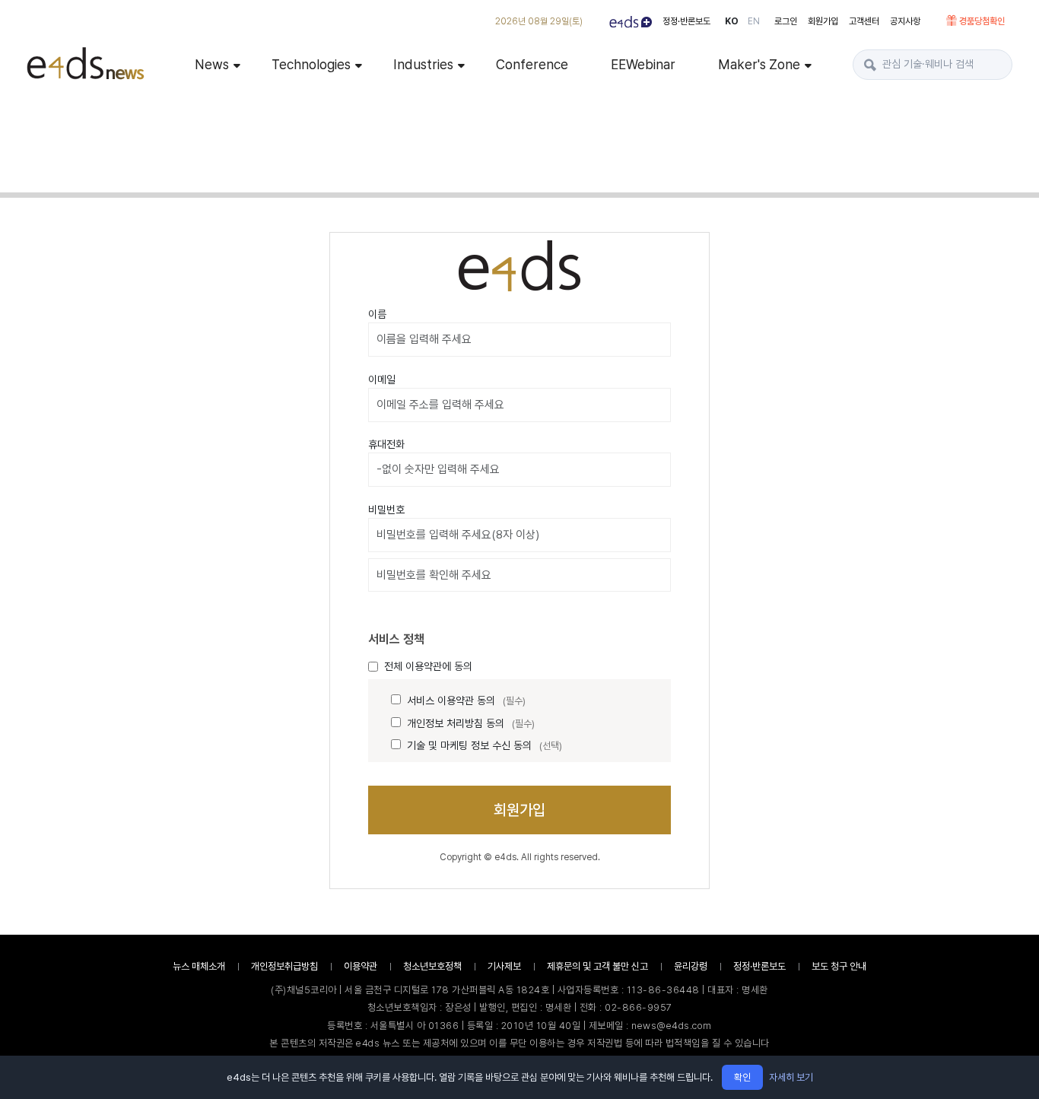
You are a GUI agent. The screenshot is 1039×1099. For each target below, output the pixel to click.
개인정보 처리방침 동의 (471, 723)
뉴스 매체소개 (199, 966)
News (212, 64)
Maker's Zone (759, 64)
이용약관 (360, 966)
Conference (532, 64)
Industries (423, 64)
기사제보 (504, 966)
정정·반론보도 (686, 21)
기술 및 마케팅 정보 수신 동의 (484, 745)
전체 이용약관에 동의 (428, 666)
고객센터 (864, 21)
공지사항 (905, 21)
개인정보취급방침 (284, 966)
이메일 (382, 379)
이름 (377, 314)
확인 (742, 1077)
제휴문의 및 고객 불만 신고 (597, 966)
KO (732, 21)
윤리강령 (690, 966)
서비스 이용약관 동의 (466, 700)
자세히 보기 (791, 1077)
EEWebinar (643, 64)
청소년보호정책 (432, 966)
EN (754, 21)
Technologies (311, 64)
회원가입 (823, 21)
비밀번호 (386, 509)
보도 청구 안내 (839, 966)
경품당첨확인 (982, 21)
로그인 (785, 21)
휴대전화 (386, 444)
